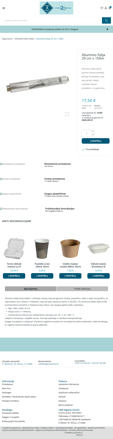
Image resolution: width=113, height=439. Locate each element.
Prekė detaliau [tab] (82, 288)
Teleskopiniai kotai (63, 427)
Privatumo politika (10, 413)
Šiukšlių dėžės (47, 427)
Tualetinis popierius (11, 427)
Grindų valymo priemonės (81, 430)
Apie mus (6, 388)
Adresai (62, 396)
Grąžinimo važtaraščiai (69, 392)
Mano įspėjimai (66, 405)
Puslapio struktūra (10, 400)
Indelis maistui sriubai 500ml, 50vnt (70, 265)
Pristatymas (7, 384)
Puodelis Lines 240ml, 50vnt (42, 265)
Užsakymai (63, 388)
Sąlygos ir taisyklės (10, 417)
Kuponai (62, 400)
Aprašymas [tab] (30, 288)
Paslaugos (6, 392)
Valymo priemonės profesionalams (52, 430)
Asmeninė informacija (69, 384)
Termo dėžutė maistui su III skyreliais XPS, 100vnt (14, 265)
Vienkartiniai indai (30, 427)
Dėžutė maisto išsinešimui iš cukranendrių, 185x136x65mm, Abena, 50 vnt (98, 265)
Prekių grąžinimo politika (13, 421)
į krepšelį (95, 141)
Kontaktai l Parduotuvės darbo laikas (19, 396)
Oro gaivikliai (80, 427)
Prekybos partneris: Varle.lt (74, 433)
